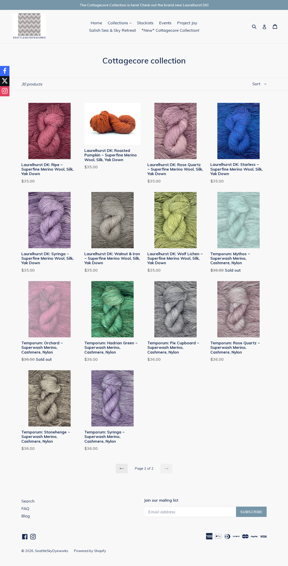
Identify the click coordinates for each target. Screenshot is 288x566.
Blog (25, 516)
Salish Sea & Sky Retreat (112, 30)
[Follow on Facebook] (4, 71)
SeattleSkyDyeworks (51, 551)
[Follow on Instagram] (4, 91)
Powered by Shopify (90, 551)
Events (165, 22)
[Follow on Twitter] (4, 81)
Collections (121, 22)
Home (96, 22)
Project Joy (187, 22)
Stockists (145, 22)
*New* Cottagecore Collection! (170, 30)
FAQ (25, 508)
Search (27, 501)
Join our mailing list (161, 500)
